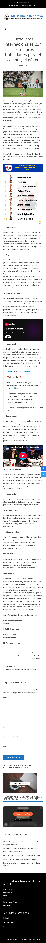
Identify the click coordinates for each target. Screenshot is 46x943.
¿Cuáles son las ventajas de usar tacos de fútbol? (21, 669)
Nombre (7, 727)
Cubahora (6, 899)
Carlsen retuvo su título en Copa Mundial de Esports (22, 855)
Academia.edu (8, 922)
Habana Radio (8, 889)
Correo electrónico (10, 737)
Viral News (25, 939)
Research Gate (8, 927)
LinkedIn (6, 918)
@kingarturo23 (30, 382)
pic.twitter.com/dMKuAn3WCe (18, 402)
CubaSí (5, 896)
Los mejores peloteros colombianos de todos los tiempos (23, 656)
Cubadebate (7, 893)
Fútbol (18, 643)
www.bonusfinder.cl (30, 615)
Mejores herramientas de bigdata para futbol (19, 859)
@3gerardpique (17, 385)
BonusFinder (7, 101)
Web (5, 746)
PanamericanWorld (10, 902)
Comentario (8, 697)
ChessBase (7, 905)
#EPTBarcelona (29, 399)
